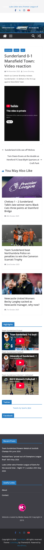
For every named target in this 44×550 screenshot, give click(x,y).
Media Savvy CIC (25, 517)
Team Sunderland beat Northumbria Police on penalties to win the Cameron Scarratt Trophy (21, 254)
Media (16, 50)
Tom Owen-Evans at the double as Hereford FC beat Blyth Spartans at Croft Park (23, 160)
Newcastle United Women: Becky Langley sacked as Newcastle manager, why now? (21, 301)
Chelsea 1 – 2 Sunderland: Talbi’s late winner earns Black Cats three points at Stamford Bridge (21, 206)
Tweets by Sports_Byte (22, 408)
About (4, 490)
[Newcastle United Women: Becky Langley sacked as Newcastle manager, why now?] (22, 275)
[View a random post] (39, 36)
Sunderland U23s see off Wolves (20, 150)
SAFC (23, 50)
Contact (5, 495)
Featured (8, 50)
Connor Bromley (28, 71)
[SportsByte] (5, 36)
